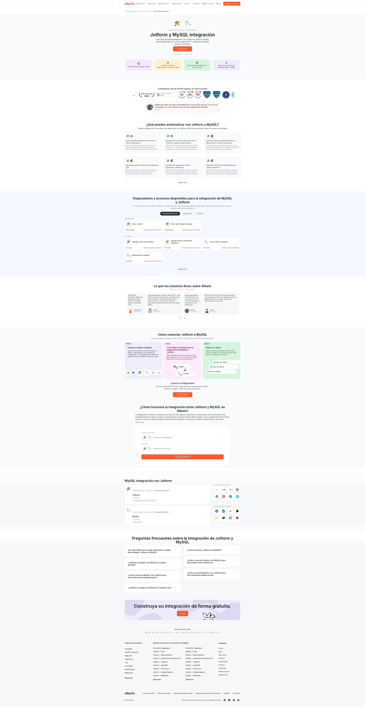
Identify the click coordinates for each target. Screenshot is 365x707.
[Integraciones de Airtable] (230, 511)
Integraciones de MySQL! (230, 248)
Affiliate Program (224, 671)
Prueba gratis (182, 49)
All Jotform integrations (161, 648)
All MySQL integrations (194, 648)
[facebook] (225, 700)
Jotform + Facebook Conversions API (167, 658)
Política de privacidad (164, 693)
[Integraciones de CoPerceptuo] (223, 518)
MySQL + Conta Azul (193, 669)
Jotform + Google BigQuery (163, 672)
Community (222, 668)
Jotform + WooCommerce (162, 655)
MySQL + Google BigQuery (195, 672)
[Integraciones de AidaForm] (230, 489)
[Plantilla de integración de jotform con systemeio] (182, 142)
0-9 (146, 632)
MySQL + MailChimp (193, 675)
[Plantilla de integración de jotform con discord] (142, 142)
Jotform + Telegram (160, 662)
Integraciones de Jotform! (152, 230)
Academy (222, 658)
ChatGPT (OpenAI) (131, 652)
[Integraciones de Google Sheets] (223, 511)
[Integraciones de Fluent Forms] (237, 496)
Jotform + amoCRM (160, 665)
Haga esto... (145, 444)
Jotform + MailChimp (160, 675)
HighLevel (128, 656)
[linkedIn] (229, 700)
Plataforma (152, 3)
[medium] (238, 700)
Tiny (126, 663)
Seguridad (226, 693)
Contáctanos (236, 693)
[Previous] (180, 318)
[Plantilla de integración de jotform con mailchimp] (222, 142)
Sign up (218, 3)
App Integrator (223, 661)
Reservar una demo (231, 3)
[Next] (185, 318)
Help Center (222, 655)
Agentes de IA (223, 675)
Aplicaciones (177, 3)
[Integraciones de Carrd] (217, 496)
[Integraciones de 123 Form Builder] (223, 489)
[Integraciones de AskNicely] (237, 489)
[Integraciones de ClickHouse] (217, 518)
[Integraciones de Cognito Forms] (223, 496)
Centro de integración (131, 11)
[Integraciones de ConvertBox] (230, 496)
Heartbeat (128, 649)
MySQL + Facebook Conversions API (199, 658)
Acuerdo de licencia (148, 693)
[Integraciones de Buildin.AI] (237, 511)
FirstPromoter (130, 669)
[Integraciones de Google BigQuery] (217, 511)
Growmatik (129, 666)
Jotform (149, 11)
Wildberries (129, 673)
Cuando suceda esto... (148, 432)
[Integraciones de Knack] (237, 518)
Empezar (182, 613)
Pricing (221, 648)
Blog (220, 652)
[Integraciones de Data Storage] (230, 518)
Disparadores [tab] (187, 213)
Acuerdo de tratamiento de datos (183, 693)
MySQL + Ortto (191, 651)
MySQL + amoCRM (193, 665)
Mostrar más (182, 182)
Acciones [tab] (200, 213)
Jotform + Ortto (159, 651)
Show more (129, 678)
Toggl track (129, 659)
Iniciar (211, 3)
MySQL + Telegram (193, 662)
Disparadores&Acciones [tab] (170, 213)
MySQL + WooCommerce (195, 655)
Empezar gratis (182, 394)
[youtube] (234, 700)
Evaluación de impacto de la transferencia (208, 693)
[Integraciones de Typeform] (217, 489)
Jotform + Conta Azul (161, 669)
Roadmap (222, 665)
